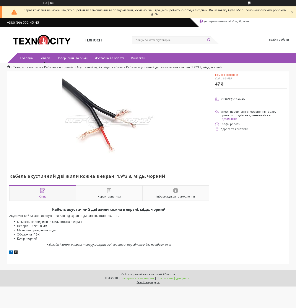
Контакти (138, 58)
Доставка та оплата (110, 58)
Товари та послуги (27, 67)
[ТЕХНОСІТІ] (44, 40)
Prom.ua (169, 274)
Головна (26, 58)
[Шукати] (208, 40)
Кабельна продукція (58, 67)
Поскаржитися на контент (137, 278)
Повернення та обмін (72, 58)
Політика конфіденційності (174, 278)
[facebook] (11, 253)
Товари (44, 58)
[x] (16, 253)
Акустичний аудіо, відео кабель (99, 67)
